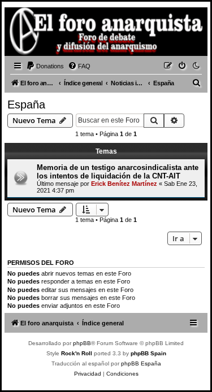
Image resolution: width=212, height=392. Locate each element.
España (26, 104)
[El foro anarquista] (26, 33)
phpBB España (141, 363)
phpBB (82, 343)
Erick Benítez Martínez (124, 183)
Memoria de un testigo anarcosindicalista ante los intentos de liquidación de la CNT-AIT (117, 171)
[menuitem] (45, 66)
